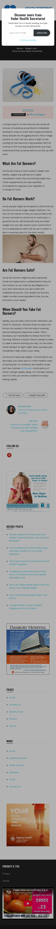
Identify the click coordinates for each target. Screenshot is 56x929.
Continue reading (28, 40)
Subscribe (42, 32)
